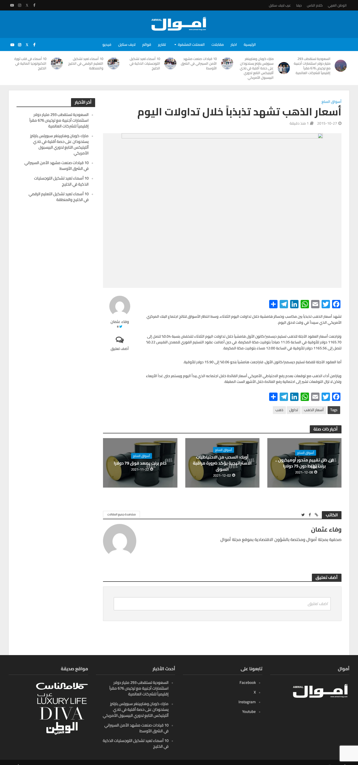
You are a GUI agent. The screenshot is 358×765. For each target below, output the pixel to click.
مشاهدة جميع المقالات (121, 514)
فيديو (106, 44)
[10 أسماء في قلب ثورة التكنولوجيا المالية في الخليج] (57, 63)
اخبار (234, 44)
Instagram (247, 702)
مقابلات (217, 44)
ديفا (299, 5)
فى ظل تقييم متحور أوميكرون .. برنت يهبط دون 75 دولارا (304, 463)
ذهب (279, 409)
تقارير (162, 44)
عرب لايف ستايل (280, 5)
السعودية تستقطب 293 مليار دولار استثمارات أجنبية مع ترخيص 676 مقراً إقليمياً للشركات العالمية (312, 65)
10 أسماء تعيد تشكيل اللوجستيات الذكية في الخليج (144, 63)
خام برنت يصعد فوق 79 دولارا (140, 463)
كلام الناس (315, 5)
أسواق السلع (331, 102)
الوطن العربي (337, 5)
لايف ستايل (126, 44)
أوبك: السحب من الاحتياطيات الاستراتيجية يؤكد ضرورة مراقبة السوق (222, 463)
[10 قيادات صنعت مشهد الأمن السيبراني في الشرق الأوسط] (227, 63)
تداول (293, 409)
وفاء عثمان (120, 321)
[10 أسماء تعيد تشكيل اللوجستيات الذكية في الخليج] (170, 63)
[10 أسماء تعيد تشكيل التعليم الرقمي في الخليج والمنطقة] (114, 63)
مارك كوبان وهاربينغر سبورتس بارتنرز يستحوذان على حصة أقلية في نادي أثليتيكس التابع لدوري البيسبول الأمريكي (257, 68)
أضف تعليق (120, 348)
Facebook (248, 682)
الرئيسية (250, 44)
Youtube (249, 711)
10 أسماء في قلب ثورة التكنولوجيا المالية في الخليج (30, 63)
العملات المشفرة (191, 44)
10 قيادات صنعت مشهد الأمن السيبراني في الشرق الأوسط (199, 63)
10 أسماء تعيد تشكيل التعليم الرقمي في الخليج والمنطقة (85, 63)
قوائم (146, 44)
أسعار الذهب (314, 409)
